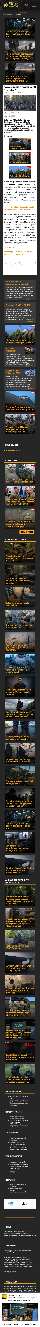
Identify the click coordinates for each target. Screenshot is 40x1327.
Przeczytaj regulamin (10, 1271)
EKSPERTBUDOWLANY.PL (13, 1112)
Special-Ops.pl (11, 5)
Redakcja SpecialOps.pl (10, 93)
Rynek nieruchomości (16, 1102)
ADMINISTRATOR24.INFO (13, 1092)
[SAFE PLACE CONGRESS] (6, 1204)
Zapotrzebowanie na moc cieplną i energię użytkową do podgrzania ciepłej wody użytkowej (19, 1166)
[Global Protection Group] (20, 1204)
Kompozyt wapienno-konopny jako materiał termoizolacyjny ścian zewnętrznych (18, 1138)
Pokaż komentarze (13, 450)
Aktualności (15, 13)
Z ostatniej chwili (24, 13)
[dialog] (20, 1310)
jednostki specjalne (13, 263)
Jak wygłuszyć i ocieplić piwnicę (19, 1100)
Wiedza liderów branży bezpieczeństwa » (20, 1324)
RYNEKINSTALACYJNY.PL (13, 1156)
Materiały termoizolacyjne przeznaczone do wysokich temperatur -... (17, 1144)
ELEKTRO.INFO (10, 1180)
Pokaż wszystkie (27, 532)
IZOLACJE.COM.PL (11, 1132)
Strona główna (6, 13)
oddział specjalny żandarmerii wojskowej (16, 265)
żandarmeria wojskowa (27, 263)
